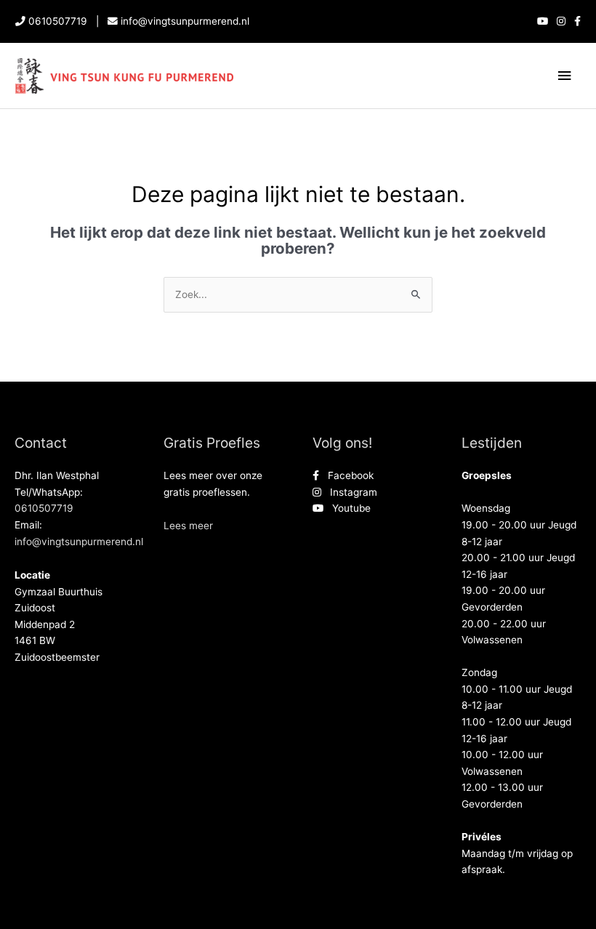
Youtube (347, 508)
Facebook (346, 475)
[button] (188, 525)
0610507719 (57, 21)
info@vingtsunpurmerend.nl (185, 21)
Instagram (349, 492)
